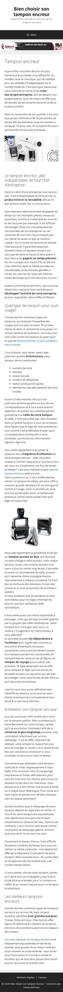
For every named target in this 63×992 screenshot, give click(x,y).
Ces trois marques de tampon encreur (27, 939)
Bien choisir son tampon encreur (31, 11)
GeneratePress (31, 987)
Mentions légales (26, 977)
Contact (42, 977)
